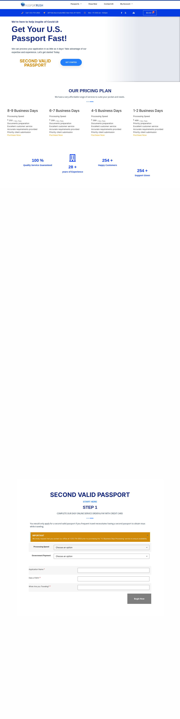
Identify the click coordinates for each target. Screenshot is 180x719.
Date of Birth (34, 578)
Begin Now (139, 598)
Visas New (92, 4)
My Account (125, 4)
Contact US (108, 4)
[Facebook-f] (121, 13)
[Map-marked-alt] (133, 13)
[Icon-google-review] (129, 13)
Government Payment (41, 555)
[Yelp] (125, 13)
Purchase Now (14, 135)
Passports (75, 4)
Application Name (36, 569)
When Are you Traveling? (39, 586)
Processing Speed (41, 547)
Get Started (71, 62)
